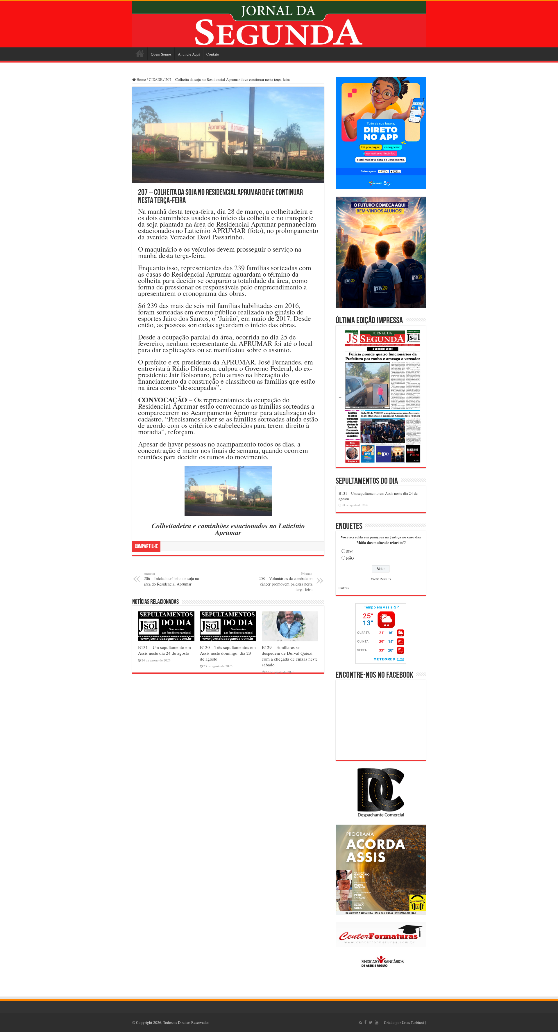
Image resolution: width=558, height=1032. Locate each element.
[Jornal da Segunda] (279, 24)
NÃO (350, 558)
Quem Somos (161, 54)
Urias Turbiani (413, 1022)
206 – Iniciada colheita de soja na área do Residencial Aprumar (171, 579)
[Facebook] (365, 1022)
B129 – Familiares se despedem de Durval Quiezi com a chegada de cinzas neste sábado (290, 656)
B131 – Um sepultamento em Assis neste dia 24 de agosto (164, 650)
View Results (381, 578)
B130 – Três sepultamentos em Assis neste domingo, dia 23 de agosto (228, 653)
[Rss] (360, 1022)
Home (139, 53)
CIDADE (155, 79)
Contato (212, 54)
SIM (349, 551)
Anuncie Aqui (189, 54)
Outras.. (344, 587)
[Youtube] (376, 1022)
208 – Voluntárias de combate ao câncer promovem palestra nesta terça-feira (285, 581)
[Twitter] (370, 1022)
